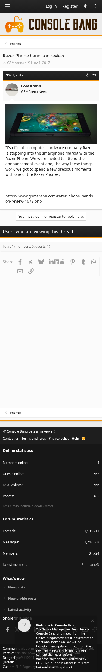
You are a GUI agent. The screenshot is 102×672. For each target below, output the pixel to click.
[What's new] (85, 6)
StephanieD (90, 564)
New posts (16, 587)
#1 (94, 75)
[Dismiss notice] (92, 621)
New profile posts (22, 598)
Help (75, 438)
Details (9, 662)
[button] (7, 6)
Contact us (11, 438)
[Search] (96, 6)
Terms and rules (33, 438)
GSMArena (15, 62)
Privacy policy (59, 438)
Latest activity (19, 609)
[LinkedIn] (52, 261)
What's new (14, 578)
